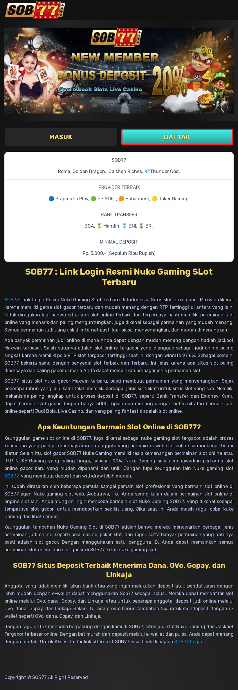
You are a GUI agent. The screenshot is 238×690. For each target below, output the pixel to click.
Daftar (177, 136)
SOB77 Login (188, 641)
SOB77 (11, 299)
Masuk (60, 136)
